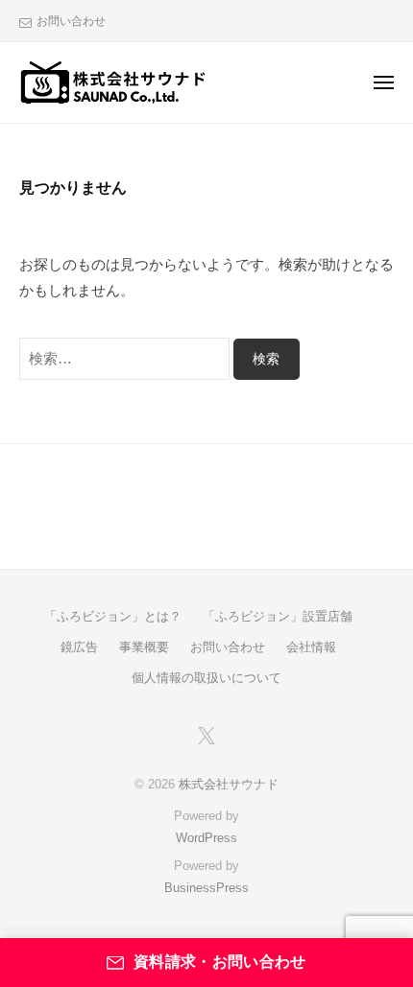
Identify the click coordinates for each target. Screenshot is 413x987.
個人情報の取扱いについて (206, 677)
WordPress (206, 838)
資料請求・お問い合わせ (220, 961)
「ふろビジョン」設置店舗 (277, 616)
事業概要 (144, 647)
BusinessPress (206, 888)
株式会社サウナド (229, 784)
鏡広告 (79, 647)
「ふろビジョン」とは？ (113, 616)
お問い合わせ (71, 21)
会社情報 (311, 647)
